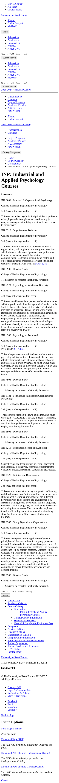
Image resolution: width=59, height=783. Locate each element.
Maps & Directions (17, 696)
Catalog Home (15, 9)
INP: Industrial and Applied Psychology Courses (34, 613)
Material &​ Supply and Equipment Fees (33, 623)
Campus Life (14, 43)
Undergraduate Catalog (19, 634)
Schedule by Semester (25, 620)
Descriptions (14, 163)
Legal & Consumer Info (19, 690)
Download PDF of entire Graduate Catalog (22, 766)
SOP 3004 (19, 349)
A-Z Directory (15, 108)
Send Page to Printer (11, 728)
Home (11, 158)
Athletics (12, 46)
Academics (13, 40)
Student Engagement (18, 643)
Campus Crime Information (21, 637)
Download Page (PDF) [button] (12, 739)
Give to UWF (14, 687)
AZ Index (12, 6)
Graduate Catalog (16, 632)
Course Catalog (15, 160)
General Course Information (28, 617)
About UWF (14, 48)
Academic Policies (17, 105)
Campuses (13, 626)
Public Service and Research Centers (26, 640)
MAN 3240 (41, 263)
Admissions (13, 37)
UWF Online (14, 649)
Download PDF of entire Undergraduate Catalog (25, 753)
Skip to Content (15, 4)
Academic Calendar (17, 603)
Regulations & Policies (19, 693)
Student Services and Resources (23, 646)
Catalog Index (15, 652)
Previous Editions (16, 629)
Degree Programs (16, 102)
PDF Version (14, 111)
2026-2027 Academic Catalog (16, 89)
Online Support (15, 23)
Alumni (11, 20)
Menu (5, 32)
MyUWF (12, 26)
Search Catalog (8, 591)
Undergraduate (15, 96)
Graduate (12, 99)
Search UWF (7, 54)
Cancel (4, 780)
